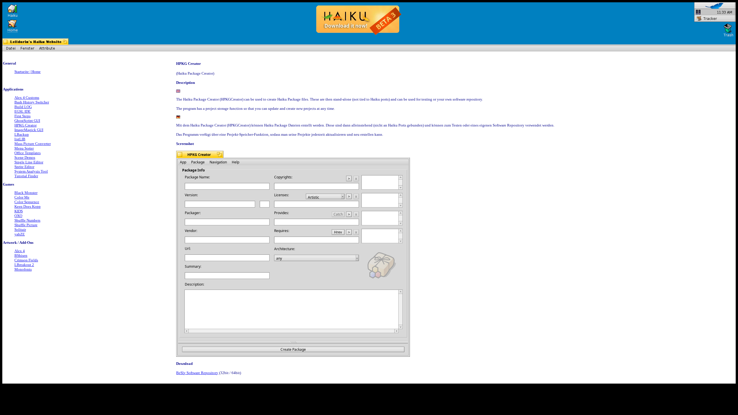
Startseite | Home (27, 71)
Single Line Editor (28, 162)
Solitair (20, 229)
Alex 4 (19, 251)
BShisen (20, 255)
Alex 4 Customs (26, 97)
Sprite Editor (24, 167)
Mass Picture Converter (32, 144)
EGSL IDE (22, 111)
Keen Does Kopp (27, 206)
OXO (18, 216)
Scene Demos (24, 157)
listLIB (19, 139)
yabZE (19, 234)
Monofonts (23, 269)
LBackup (21, 134)
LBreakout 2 (24, 265)
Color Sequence (26, 202)
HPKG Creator (25, 125)
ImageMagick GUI (28, 130)
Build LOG (23, 107)
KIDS (18, 211)
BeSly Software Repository (197, 373)
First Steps (22, 116)
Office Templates (27, 153)
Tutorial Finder (26, 176)
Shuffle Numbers (27, 220)
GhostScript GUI (27, 120)
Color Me (21, 197)
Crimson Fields (26, 260)
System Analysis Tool (31, 171)
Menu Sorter (24, 148)
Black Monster (25, 192)
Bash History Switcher (31, 102)
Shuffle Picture (25, 225)
